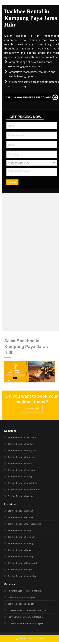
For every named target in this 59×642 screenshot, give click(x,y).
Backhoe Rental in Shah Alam (22, 437)
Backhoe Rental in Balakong (21, 496)
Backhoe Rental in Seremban (21, 537)
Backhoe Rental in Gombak (20, 517)
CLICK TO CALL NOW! (31, 638)
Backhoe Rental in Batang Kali (22, 450)
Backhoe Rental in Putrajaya (21, 457)
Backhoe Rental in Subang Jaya (22, 576)
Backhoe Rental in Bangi (19, 550)
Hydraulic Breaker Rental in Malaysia (25, 623)
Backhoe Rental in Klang (19, 530)
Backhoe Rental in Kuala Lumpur (23, 489)
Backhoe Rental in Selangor (21, 476)
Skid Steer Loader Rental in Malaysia (25, 590)
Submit (12, 182)
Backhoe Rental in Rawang (20, 510)
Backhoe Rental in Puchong (21, 444)
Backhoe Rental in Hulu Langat (22, 563)
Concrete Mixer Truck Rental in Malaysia (27, 610)
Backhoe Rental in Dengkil (20, 569)
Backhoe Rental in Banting (20, 556)
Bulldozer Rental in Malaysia (21, 597)
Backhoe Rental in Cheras (20, 463)
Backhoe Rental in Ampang (20, 543)
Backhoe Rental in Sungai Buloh (23, 483)
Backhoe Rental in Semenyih (21, 470)
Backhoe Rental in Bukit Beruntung (24, 524)
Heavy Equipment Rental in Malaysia (25, 616)
